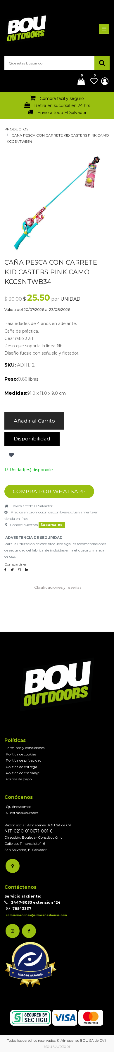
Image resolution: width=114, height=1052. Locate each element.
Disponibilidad (32, 438)
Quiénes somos (18, 806)
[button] (10, 455)
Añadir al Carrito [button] (34, 421)
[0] (79, 82)
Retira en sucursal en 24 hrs (62, 105)
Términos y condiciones (25, 747)
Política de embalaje (22, 773)
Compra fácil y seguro (62, 98)
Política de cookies (21, 754)
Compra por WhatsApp (49, 491)
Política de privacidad (24, 760)
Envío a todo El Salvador (62, 112)
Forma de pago (19, 779)
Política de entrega (21, 767)
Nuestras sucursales (22, 813)
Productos (16, 129)
